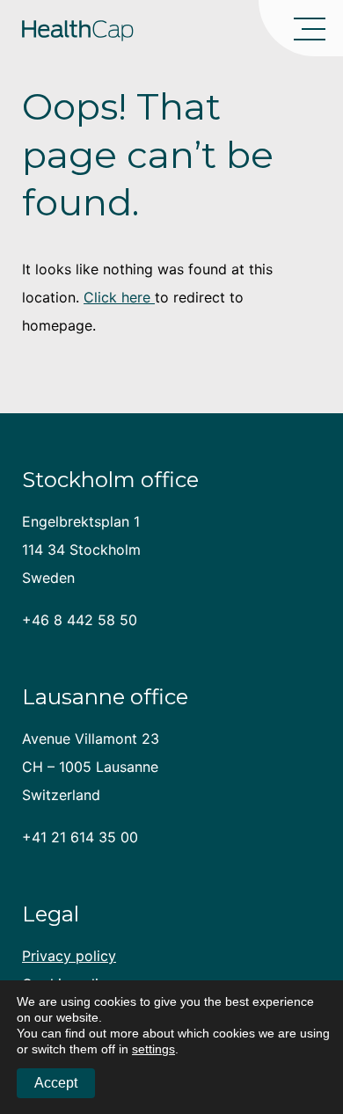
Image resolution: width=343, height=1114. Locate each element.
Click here (119, 297)
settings (153, 1049)
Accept (55, 1082)
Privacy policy (69, 956)
